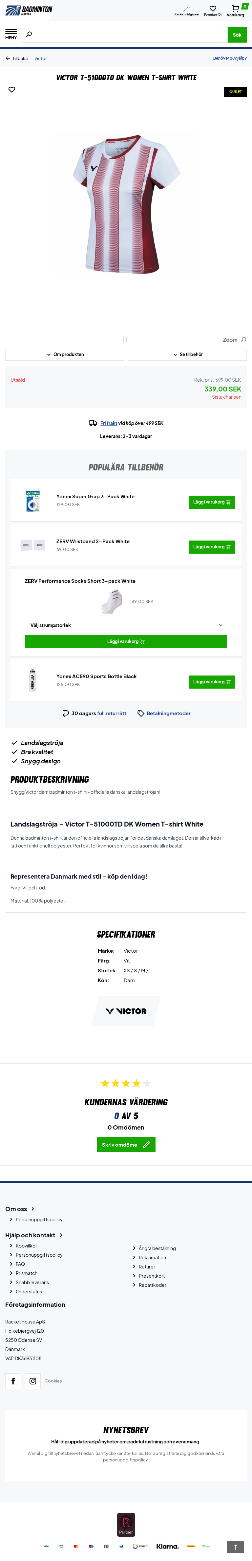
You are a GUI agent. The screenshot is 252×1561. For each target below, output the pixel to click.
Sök (237, 35)
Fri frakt (108, 423)
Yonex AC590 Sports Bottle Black (96, 676)
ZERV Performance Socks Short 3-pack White (80, 581)
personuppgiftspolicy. (126, 1459)
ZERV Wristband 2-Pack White (93, 541)
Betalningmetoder (169, 713)
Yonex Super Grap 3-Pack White (95, 496)
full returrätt (111, 713)
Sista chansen (227, 397)
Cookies (53, 1381)
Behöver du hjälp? (230, 58)
